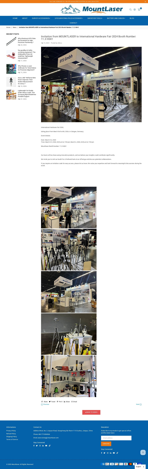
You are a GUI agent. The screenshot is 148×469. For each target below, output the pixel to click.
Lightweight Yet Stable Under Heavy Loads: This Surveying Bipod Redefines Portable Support (27, 93)
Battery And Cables (115, 18)
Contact (73, 23)
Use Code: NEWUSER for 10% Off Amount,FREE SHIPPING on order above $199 (74, 1)
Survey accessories (40, 18)
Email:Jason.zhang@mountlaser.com (46, 438)
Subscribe (106, 443)
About (24, 18)
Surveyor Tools (95, 18)
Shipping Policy (11, 436)
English (138, 466)
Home (15, 18)
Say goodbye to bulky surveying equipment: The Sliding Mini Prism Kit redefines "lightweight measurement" (26, 54)
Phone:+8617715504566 (41, 434)
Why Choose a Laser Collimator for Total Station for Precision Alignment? (27, 68)
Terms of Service (12, 439)
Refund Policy (11, 434)
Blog (132, 18)
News (14, 27)
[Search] (130, 9)
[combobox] (140, 466)
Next (138, 404)
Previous (46, 404)
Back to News (91, 412)
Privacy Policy (11, 431)
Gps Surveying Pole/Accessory (68, 18)
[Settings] (135, 9)
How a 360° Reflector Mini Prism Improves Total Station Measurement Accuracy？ (27, 81)
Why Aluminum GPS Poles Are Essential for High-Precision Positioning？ (27, 40)
